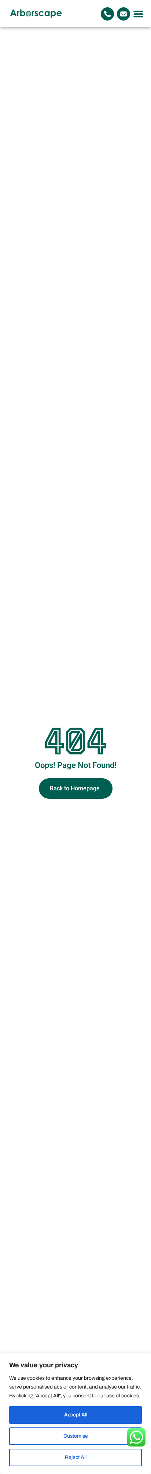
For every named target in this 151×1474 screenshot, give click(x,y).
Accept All (75, 1415)
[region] (75, 1413)
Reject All (75, 1457)
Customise (75, 1436)
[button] (138, 13)
